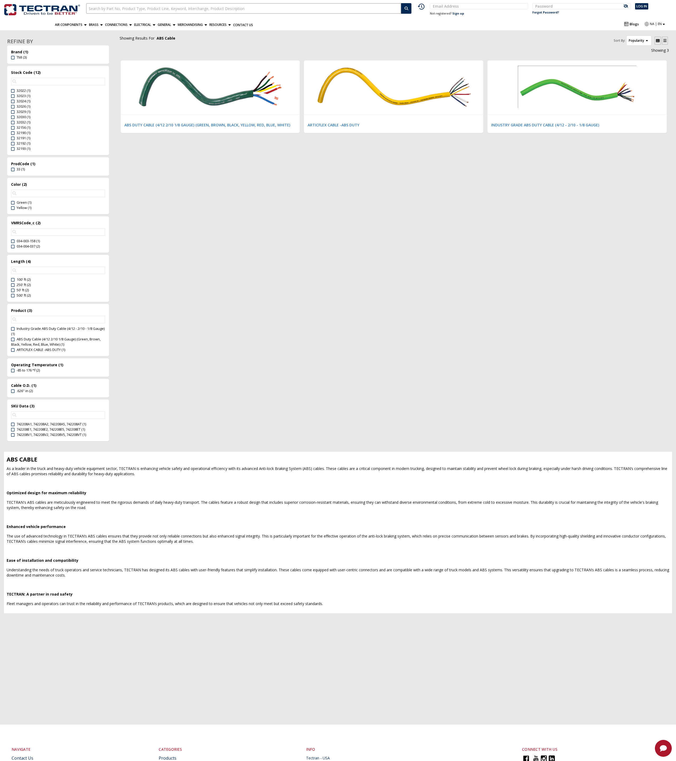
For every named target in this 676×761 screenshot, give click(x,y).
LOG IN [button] (641, 6)
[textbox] (243, 8)
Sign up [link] (458, 13)
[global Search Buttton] (406, 8)
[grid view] (658, 41)
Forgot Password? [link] (545, 12)
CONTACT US (243, 25)
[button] (72, 24)
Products (167, 758)
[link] (43, 8)
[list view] (665, 41)
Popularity (637, 40)
